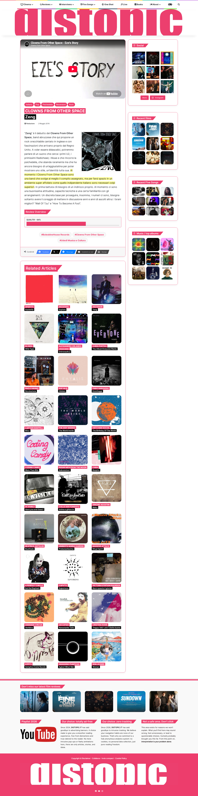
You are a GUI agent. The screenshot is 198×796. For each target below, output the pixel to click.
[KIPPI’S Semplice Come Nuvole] (39, 646)
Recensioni (61, 104)
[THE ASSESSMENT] (167, 143)
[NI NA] (138, 244)
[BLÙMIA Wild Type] (39, 328)
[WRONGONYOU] (138, 201)
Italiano (29, 104)
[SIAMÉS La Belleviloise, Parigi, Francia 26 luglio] (167, 72)
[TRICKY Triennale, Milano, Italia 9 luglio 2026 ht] (138, 86)
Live (125, 4)
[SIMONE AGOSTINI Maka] (106, 488)
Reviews (46, 4)
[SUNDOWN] (138, 143)
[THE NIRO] (152, 201)
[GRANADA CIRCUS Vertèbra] (39, 607)
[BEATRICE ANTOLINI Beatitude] (39, 528)
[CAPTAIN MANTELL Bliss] (39, 410)
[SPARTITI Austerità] (39, 289)
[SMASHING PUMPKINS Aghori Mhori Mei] (73, 646)
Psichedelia (48, 104)
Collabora (96, 758)
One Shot (108, 4)
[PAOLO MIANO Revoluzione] (39, 371)
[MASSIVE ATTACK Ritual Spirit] (106, 528)
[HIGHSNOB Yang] (106, 289)
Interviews (66, 4)
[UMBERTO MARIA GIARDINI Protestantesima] (73, 528)
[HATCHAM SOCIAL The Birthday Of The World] (106, 410)
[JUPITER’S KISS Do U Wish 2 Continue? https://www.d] (167, 58)
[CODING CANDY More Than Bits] (39, 450)
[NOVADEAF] (167, 244)
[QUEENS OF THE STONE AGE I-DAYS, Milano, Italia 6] (167, 86)
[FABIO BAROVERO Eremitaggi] (106, 371)
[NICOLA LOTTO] (152, 244)
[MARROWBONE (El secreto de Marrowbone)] (152, 143)
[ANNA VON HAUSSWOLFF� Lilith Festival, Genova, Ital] (138, 72)
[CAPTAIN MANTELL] (138, 258)
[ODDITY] (138, 157)
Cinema (27, 4)
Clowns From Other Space (90, 234)
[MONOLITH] (138, 129)
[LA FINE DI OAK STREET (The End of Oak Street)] (152, 129)
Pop (37, 104)
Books (139, 4)
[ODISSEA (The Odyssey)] (167, 157)
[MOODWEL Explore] (73, 289)
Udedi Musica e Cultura (73, 240)
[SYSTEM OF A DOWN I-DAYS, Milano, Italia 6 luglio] (152, 86)
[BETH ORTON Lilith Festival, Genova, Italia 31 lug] (152, 72)
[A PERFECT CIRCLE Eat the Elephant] (39, 568)
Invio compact (108, 758)
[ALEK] (167, 191)
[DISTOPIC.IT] (99, 22)
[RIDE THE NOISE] (138, 191)
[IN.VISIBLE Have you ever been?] (39, 489)
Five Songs (87, 4)
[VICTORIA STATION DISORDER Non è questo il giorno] (106, 568)
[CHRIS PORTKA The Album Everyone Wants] (106, 328)
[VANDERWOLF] (167, 211)
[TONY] (152, 157)
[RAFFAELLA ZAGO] (167, 201)
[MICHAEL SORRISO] (152, 211)
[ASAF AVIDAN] (152, 258)
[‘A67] (167, 258)
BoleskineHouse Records (56, 234)
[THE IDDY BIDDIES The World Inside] (73, 410)
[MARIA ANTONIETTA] (167, 273)
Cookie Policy (121, 758)
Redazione (30, 123)
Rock (71, 104)
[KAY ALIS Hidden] (73, 371)
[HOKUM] (167, 129)
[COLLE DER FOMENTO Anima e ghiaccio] (73, 489)
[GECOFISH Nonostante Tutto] (73, 607)
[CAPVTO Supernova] (73, 568)
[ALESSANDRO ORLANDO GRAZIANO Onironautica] (73, 328)
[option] (34, 701)
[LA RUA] (138, 273)
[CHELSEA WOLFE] (152, 273)
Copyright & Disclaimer (81, 758)
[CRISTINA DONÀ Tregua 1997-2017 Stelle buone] (106, 607)
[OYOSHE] (152, 191)
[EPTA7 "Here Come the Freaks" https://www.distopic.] (152, 58)
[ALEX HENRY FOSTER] (138, 211)
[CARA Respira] (106, 450)
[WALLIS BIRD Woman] (106, 646)
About (155, 4)
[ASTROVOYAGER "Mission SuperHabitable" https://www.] (138, 58)
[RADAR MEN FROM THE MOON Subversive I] (73, 450)
